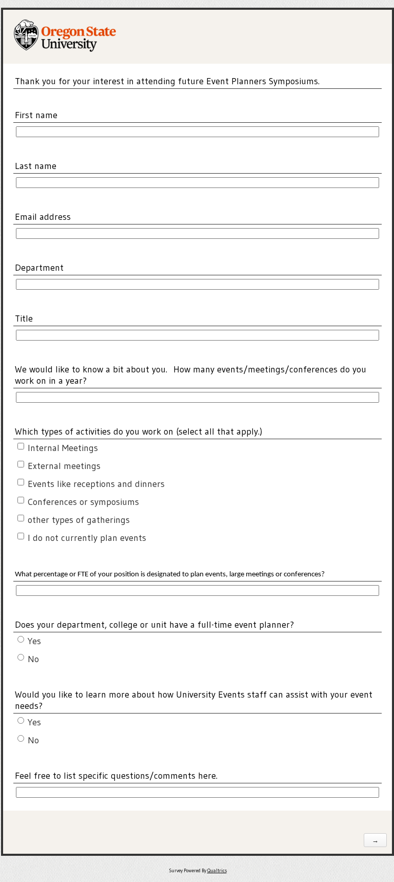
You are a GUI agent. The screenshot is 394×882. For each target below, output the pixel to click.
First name (36, 115)
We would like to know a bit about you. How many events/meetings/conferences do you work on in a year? (190, 375)
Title (24, 318)
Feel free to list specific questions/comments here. (116, 775)
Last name (35, 166)
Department (39, 267)
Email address (43, 216)
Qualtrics (217, 871)
